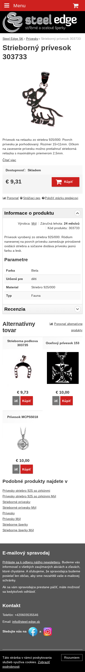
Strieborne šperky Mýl (18, 530)
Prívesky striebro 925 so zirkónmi (26, 490)
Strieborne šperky (15, 524)
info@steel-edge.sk (26, 621)
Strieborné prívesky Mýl (19, 507)
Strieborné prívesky (16, 502)
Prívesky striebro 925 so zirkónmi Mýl (29, 496)
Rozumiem (72, 657)
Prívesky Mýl (11, 519)
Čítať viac (9, 160)
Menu (19, 5)
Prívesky (8, 513)
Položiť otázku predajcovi (61, 198)
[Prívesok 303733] (42, 99)
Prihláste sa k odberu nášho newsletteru (31, 562)
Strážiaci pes (31, 198)
